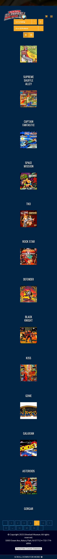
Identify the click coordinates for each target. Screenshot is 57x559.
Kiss (28, 358)
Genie (28, 395)
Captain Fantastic (28, 123)
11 (19, 528)
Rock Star (28, 241)
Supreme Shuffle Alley (28, 80)
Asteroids (28, 471)
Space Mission (28, 164)
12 (27, 528)
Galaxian (28, 433)
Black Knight (28, 319)
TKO (28, 204)
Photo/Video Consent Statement (28, 549)
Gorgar (28, 508)
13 (34, 528)
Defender (28, 279)
